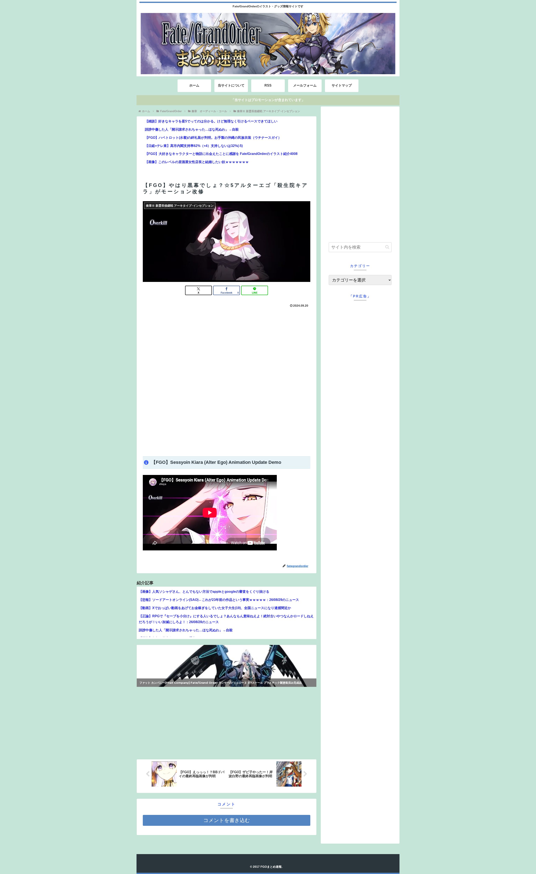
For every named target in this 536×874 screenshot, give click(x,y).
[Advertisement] (226, 421)
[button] (387, 247)
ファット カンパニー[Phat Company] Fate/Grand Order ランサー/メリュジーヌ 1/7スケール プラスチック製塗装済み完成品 (220, 682)
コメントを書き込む (226, 820)
